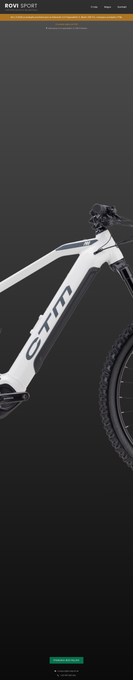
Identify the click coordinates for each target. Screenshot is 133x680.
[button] (94, 7)
